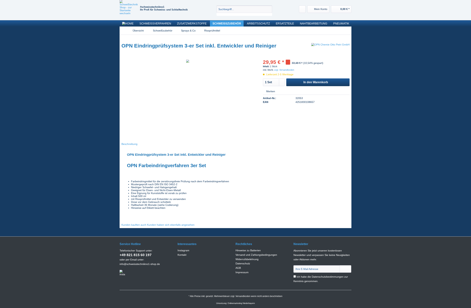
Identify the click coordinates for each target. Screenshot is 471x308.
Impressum (242, 272)
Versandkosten (243, 296)
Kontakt (182, 254)
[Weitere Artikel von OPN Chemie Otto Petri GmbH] (330, 49)
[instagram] (122, 273)
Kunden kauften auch (133, 224)
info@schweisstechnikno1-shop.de (140, 264)
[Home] (128, 23)
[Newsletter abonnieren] (345, 269)
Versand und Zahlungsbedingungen (256, 254)
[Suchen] (268, 9)
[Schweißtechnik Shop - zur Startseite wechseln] (130, 9)
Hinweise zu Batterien (248, 250)
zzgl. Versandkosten (284, 70)
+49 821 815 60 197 (136, 255)
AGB (238, 267)
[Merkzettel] (302, 9)
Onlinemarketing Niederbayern (241, 303)
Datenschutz (243, 263)
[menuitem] (244, 11)
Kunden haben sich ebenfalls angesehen (170, 224)
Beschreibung (129, 143)
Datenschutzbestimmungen (327, 276)
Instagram (183, 250)
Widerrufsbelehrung (247, 259)
